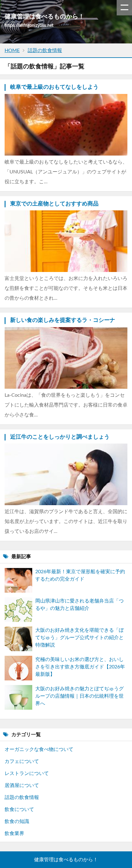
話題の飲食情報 (22, 797)
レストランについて (27, 773)
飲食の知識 (17, 821)
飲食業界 (14, 833)
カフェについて (22, 761)
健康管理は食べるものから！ (66, 859)
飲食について (19, 809)
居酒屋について (22, 785)
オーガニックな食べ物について (39, 749)
